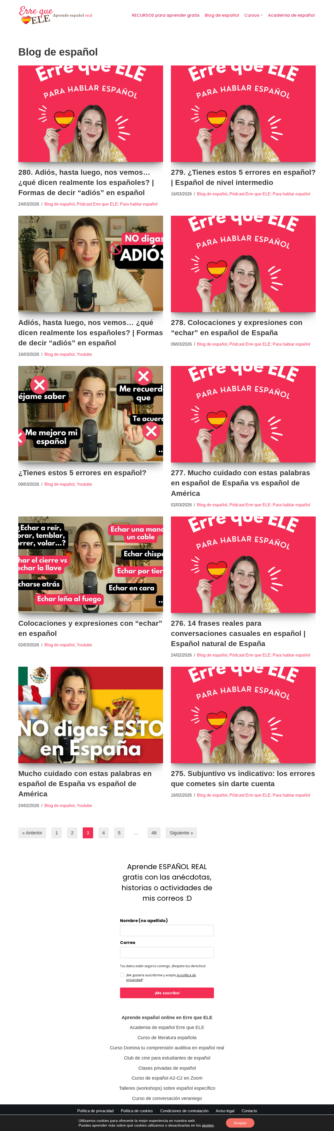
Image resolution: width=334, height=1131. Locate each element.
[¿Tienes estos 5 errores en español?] (90, 414)
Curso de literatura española (167, 1037)
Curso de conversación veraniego (167, 1098)
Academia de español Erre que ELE (167, 1027)
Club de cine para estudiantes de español (167, 1058)
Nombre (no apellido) (144, 921)
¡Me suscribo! (167, 992)
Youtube (84, 354)
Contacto (249, 1111)
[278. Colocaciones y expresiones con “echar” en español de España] (243, 264)
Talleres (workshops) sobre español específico (167, 1088)
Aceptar (240, 1123)
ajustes (208, 1125)
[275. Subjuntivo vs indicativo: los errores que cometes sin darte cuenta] (243, 715)
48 (154, 832)
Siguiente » (181, 832)
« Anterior (32, 832)
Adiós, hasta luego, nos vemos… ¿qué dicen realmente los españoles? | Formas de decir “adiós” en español (90, 332)
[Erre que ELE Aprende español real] (60, 15)
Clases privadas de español (167, 1068)
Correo (127, 943)
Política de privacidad (95, 1111)
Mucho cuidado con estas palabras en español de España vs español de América (85, 783)
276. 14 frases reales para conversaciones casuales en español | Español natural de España (238, 633)
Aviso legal (225, 1111)
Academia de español (291, 15)
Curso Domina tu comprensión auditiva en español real (167, 1047)
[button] (262, 15)
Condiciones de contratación (184, 1111)
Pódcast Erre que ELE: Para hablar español (117, 204)
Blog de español (222, 15)
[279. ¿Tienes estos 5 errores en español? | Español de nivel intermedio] (243, 113)
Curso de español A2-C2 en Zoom (167, 1078)
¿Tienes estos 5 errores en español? (82, 473)
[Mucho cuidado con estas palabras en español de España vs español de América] (90, 715)
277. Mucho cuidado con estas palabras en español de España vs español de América (240, 483)
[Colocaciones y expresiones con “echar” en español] (90, 564)
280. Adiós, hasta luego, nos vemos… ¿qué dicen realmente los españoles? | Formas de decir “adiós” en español (86, 182)
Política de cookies (137, 1111)
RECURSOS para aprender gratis (166, 15)
